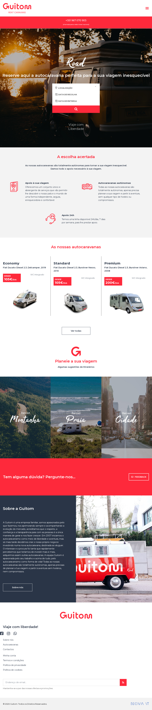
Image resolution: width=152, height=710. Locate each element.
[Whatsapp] (15, 633)
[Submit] (123, 682)
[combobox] (76, 88)
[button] (147, 8)
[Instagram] (8, 633)
